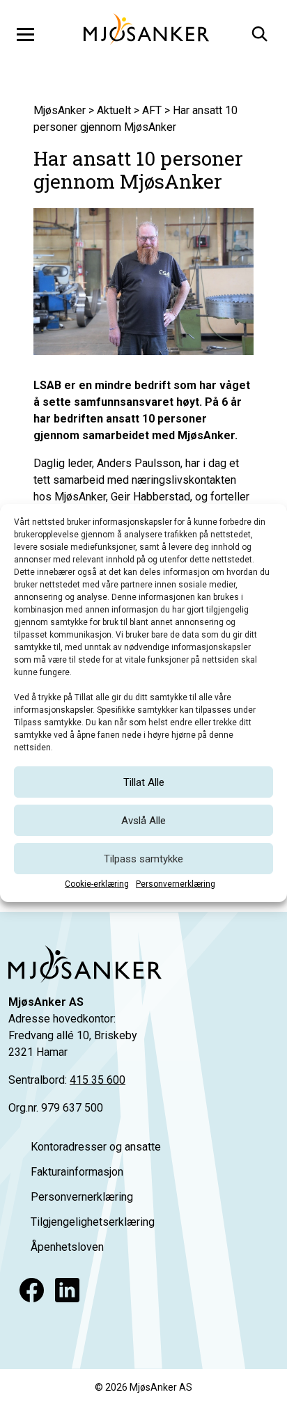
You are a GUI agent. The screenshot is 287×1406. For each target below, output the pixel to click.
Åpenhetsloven (67, 1247)
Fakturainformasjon (77, 1171)
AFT (152, 110)
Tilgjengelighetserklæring (93, 1222)
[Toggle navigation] (25, 34)
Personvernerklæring (175, 884)
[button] (258, 32)
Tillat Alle (143, 782)
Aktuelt (114, 110)
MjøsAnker (59, 110)
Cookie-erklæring (97, 884)
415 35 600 (97, 1080)
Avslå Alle (143, 820)
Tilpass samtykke (143, 859)
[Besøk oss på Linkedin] (67, 1290)
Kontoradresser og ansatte (96, 1146)
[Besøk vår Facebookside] (31, 1290)
